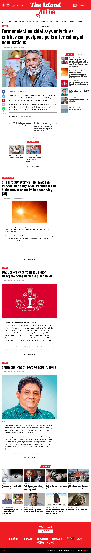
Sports (28, 22)
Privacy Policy (6, 550)
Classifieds (72, 22)
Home (10, 22)
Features (21, 22)
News (15, 22)
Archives (80, 22)
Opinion (42, 22)
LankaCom (85, 550)
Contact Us (45, 26)
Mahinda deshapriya (26, 116)
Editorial (49, 22)
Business (35, 22)
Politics (64, 22)
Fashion (57, 22)
